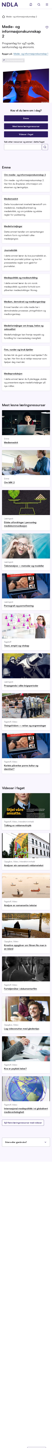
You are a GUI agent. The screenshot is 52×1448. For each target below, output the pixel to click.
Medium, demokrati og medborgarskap (24, 301)
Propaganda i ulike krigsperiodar (21, 685)
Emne (26, 118)
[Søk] (39, 4)
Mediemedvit (11, 198)
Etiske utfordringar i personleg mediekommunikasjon (20, 524)
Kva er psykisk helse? (15, 1068)
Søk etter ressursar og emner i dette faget (24, 142)
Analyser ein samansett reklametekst (23, 865)
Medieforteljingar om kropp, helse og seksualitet (23, 327)
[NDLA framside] (3, 16)
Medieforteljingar (13, 226)
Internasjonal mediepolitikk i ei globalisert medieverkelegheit (26, 1110)
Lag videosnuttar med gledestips (21, 1028)
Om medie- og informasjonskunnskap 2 (25, 174)
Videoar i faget (26, 134)
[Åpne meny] (47, 4)
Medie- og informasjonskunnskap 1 (31, 53)
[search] (45, 147)
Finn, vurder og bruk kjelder (18, 349)
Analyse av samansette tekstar (20, 905)
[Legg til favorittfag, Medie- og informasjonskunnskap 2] (47, 27)
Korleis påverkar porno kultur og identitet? (21, 767)
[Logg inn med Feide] (31, 4)
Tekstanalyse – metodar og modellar (24, 565)
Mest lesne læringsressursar (26, 126)
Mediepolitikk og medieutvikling (20, 277)
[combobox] (22, 147)
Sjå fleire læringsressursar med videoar (23, 1122)
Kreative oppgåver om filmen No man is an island (25, 947)
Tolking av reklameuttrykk (17, 825)
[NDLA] (10, 4)
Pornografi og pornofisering (19, 605)
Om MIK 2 (9, 482)
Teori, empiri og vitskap (16, 645)
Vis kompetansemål (15, 60)
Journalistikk (10, 250)
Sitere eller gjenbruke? (16, 1142)
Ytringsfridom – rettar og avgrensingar (25, 725)
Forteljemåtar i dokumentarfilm (20, 988)
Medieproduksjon (13, 373)
